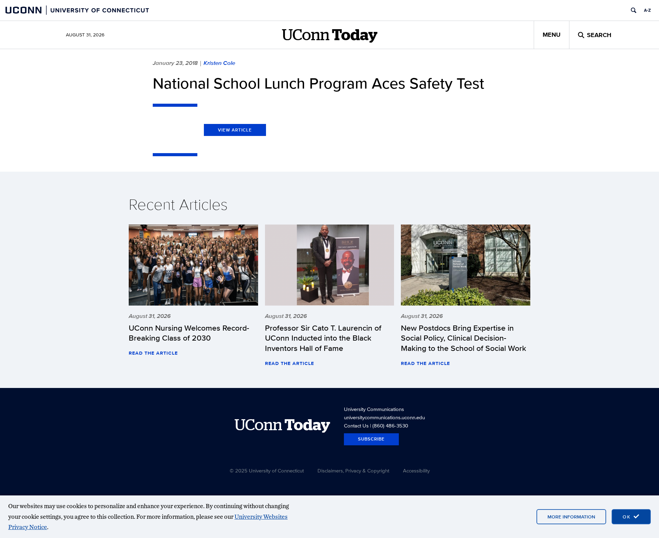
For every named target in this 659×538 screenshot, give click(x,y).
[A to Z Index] (647, 10)
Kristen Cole (219, 63)
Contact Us (356, 425)
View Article (235, 130)
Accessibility (416, 470)
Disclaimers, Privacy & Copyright (353, 470)
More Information (571, 516)
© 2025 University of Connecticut (267, 470)
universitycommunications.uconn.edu (384, 417)
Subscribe (371, 439)
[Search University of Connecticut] (633, 10)
